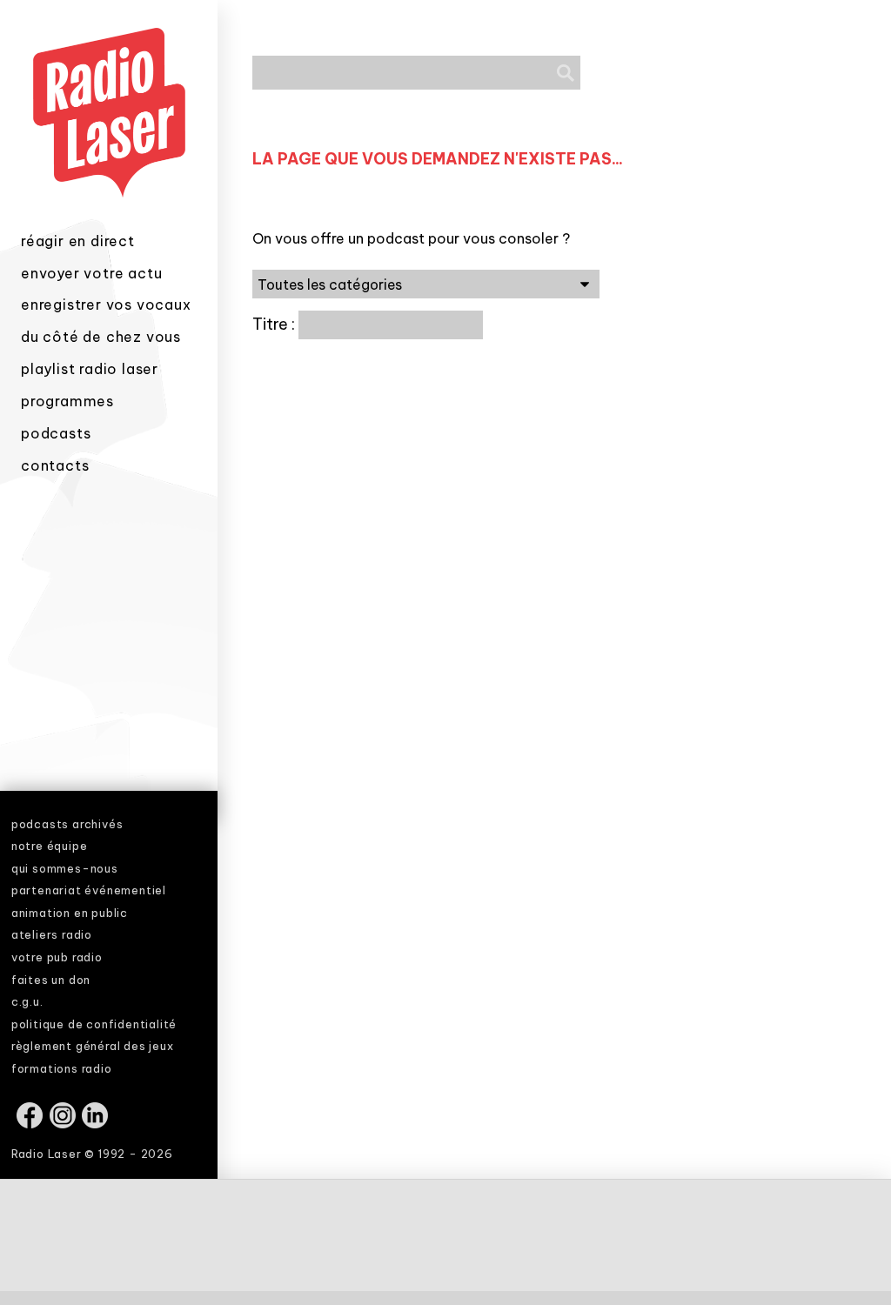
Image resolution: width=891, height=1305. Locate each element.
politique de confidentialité (94, 1024)
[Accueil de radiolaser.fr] (109, 220)
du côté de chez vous (101, 336)
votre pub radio (57, 957)
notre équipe (49, 846)
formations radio (61, 1068)
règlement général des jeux (92, 1046)
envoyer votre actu (91, 273)
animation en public (69, 913)
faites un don (50, 980)
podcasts (55, 433)
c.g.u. (27, 1001)
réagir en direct (78, 241)
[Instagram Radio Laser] (64, 1124)
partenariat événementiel (88, 890)
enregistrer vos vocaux (106, 304)
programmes (67, 401)
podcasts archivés (67, 824)
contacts (55, 465)
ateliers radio (51, 934)
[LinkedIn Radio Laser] (96, 1124)
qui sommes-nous (64, 868)
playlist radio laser (89, 369)
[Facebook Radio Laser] (31, 1124)
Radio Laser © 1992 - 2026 (92, 1154)
